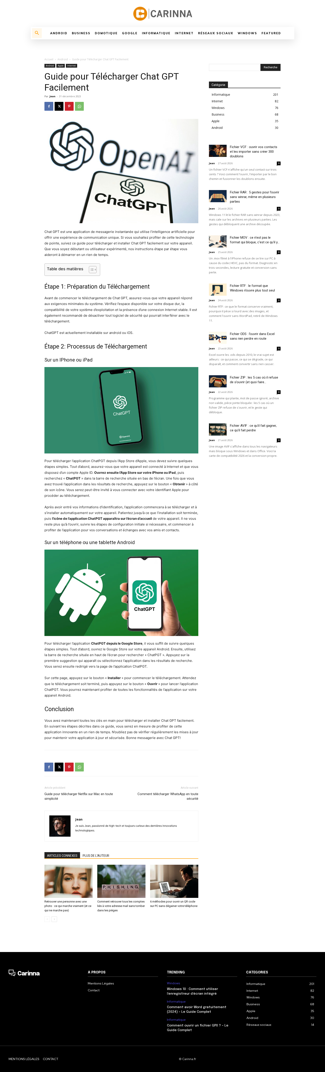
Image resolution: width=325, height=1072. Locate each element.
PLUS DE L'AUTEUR (96, 855)
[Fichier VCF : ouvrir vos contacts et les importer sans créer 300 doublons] (218, 151)
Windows (173, 983)
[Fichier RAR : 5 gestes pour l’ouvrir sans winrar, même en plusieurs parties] (218, 196)
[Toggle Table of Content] (91, 269)
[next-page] (54, 919)
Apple (60, 65)
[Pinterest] (69, 106)
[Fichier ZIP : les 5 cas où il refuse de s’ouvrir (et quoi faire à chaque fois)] (218, 381)
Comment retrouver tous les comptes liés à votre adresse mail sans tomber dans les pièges (121, 906)
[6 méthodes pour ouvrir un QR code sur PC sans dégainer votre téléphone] (174, 881)
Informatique (176, 1001)
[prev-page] (47, 919)
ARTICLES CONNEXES (62, 855)
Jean (52, 96)
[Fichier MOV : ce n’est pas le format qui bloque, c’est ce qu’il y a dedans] (218, 241)
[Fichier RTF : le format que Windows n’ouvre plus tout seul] (218, 290)
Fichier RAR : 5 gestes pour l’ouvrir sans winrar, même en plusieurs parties (254, 197)
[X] (59, 106)
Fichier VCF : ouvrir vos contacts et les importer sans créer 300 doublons (253, 151)
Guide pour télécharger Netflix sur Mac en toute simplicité (78, 796)
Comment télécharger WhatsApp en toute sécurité (168, 796)
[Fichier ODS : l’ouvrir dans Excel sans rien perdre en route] (218, 338)
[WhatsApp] (79, 106)
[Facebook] (48, 106)
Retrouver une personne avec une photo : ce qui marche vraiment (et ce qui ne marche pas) (67, 906)
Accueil (48, 59)
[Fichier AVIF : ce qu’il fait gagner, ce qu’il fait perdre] (218, 429)
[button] (37, 33)
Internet (71, 65)
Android (62, 59)
